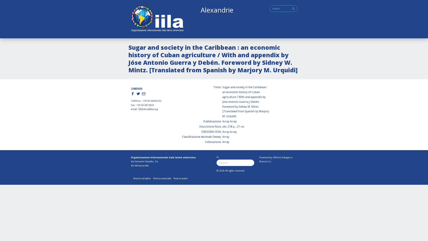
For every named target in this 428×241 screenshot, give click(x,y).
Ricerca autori (181, 178)
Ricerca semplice (142, 178)
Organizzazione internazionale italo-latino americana (163, 157)
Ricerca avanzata (162, 178)
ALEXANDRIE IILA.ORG (157, 19)
